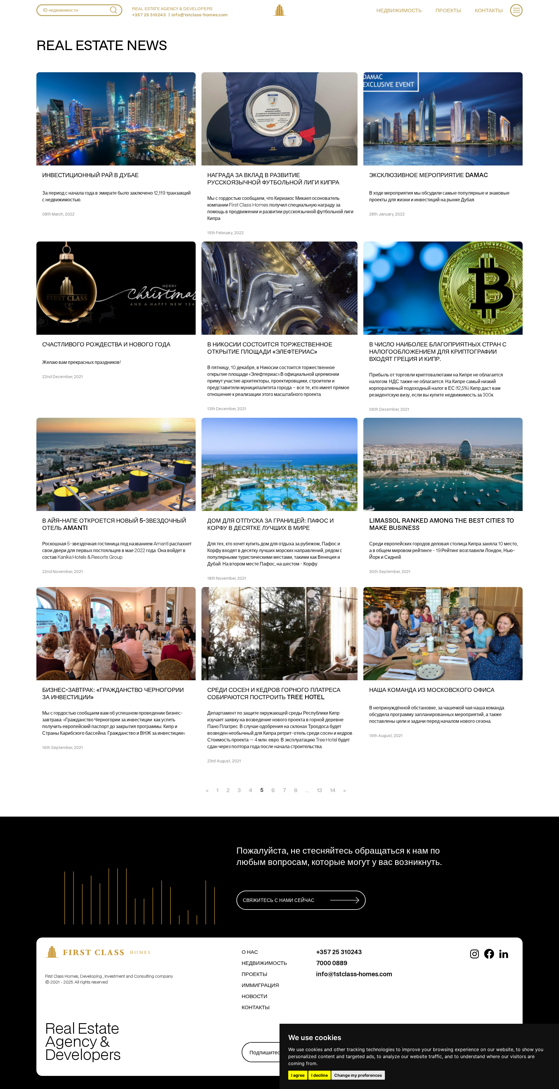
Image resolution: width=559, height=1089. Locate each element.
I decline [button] (319, 1075)
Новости (254, 996)
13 (319, 790)
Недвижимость (399, 10)
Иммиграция (260, 984)
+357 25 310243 (149, 15)
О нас (250, 951)
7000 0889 (331, 963)
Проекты (448, 10)
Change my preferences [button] (358, 1075)
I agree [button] (298, 1075)
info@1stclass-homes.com (199, 15)
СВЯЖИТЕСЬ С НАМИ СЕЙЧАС (278, 900)
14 (332, 790)
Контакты (489, 10)
